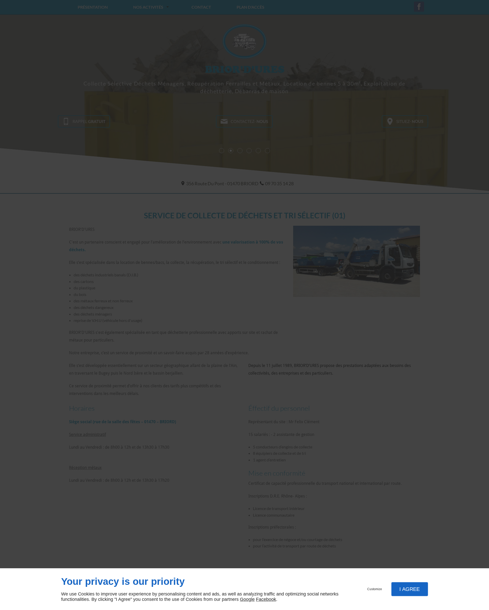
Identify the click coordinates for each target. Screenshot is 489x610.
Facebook (266, 599)
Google (247, 599)
